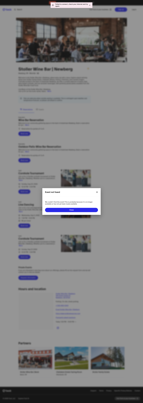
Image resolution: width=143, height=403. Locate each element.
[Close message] (89, 5)
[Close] (97, 192)
